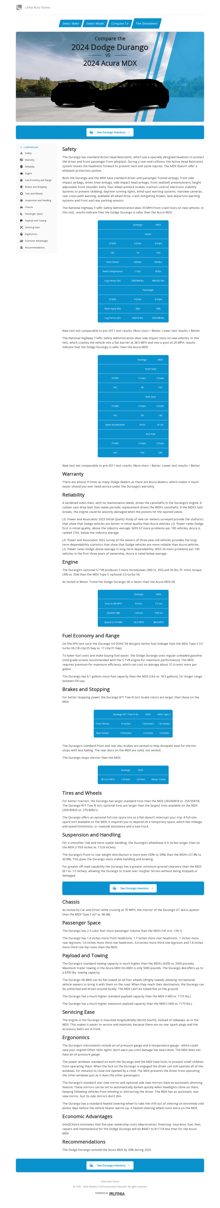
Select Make (71, 23)
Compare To (120, 23)
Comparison (31, 147)
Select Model (95, 23)
